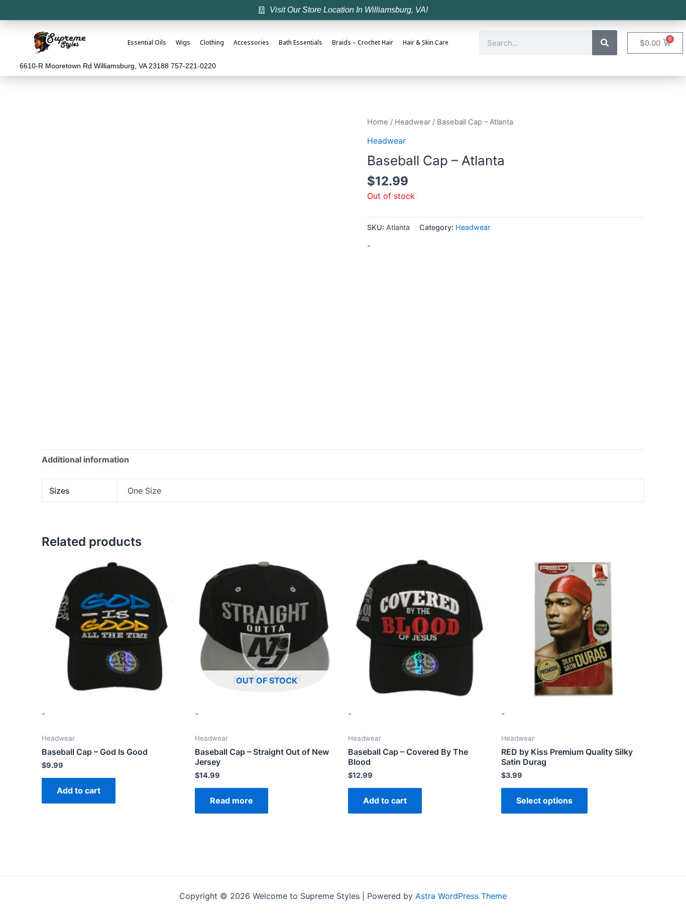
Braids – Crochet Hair (362, 43)
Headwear (412, 122)
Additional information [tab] (85, 459)
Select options (544, 800)
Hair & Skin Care (425, 43)
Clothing (212, 43)
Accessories (251, 43)
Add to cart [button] (78, 790)
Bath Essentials (300, 43)
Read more (231, 800)
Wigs (183, 43)
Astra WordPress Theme (461, 896)
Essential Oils (147, 43)
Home (377, 122)
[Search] (604, 42)
